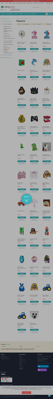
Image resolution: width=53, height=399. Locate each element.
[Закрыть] (31, 194)
